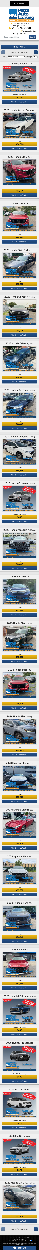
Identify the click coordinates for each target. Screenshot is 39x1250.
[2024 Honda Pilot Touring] (19, 732)
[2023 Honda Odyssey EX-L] (19, 359)
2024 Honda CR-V (19, 203)
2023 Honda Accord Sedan (19, 110)
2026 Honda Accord (19, 63)
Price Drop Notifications (19, 102)
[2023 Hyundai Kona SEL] (19, 872)
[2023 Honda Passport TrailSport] (19, 545)
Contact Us (20, 1237)
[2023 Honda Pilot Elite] (19, 685)
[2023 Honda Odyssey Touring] (19, 312)
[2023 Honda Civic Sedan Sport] (19, 266)
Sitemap (16, 1240)
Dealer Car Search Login (19, 1239)
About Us (15, 1237)
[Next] (36, 52)
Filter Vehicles (20, 47)
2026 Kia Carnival (19, 1089)
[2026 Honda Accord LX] (19, 79)
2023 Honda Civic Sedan (19, 250)
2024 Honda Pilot (19, 716)
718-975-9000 (21, 28)
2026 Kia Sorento (19, 1136)
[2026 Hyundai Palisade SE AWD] (19, 1012)
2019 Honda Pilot (19, 576)
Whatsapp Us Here (29, 31)
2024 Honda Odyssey (19, 436)
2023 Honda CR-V (19, 157)
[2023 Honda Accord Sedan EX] (19, 126)
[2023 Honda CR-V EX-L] (19, 172)
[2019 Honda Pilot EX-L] (19, 592)
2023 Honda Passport (19, 530)
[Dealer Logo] (21, 15)
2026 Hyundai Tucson (19, 1042)
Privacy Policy (27, 1237)
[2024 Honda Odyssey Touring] (19, 452)
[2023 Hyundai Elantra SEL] (19, 779)
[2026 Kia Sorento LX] (19, 1152)
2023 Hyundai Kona (19, 856)
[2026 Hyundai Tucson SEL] (19, 1058)
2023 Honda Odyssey (19, 296)
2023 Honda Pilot (19, 623)
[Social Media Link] (21, 34)
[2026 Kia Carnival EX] (19, 1105)
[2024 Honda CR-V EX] (19, 219)
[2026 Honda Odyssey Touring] (19, 499)
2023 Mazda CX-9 (19, 1182)
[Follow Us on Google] (18, 34)
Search (32, 37)
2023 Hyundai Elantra (19, 763)
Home (10, 1237)
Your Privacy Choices (24, 1240)
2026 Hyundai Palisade (20, 996)
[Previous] (3, 52)
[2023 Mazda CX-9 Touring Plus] (19, 1198)
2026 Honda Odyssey (19, 483)
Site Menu (19, 3)
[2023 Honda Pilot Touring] (19, 639)
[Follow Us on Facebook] (14, 34)
